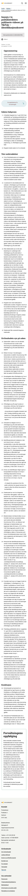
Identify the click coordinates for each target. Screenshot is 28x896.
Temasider (4, 867)
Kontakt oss (4, 861)
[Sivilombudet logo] (6, 3)
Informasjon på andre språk (8, 888)
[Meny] (25, 3)
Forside (3, 8)
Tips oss (3, 870)
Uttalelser (8, 8)
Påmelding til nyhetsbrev (8, 891)
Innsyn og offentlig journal (8, 858)
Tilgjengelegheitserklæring (8, 882)
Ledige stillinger (5, 855)
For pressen (4, 864)
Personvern (4, 879)
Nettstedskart (5, 885)
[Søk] (22, 3)
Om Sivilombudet (6, 852)
